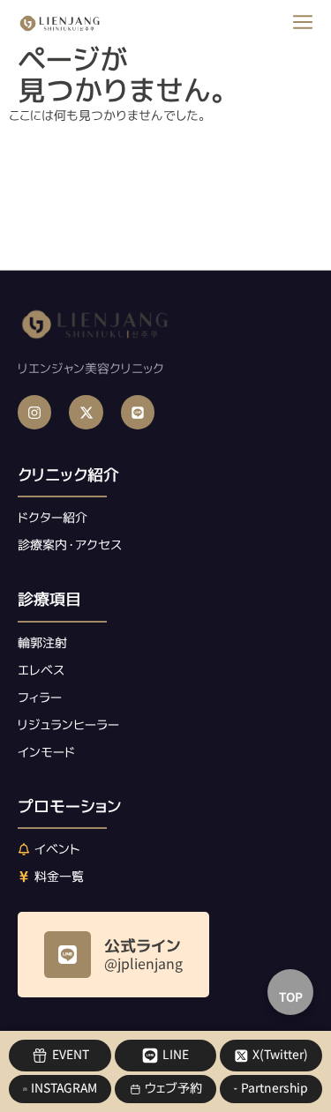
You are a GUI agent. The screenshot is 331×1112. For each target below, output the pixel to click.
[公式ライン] (67, 954)
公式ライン (142, 946)
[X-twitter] (85, 412)
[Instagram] (34, 412)
